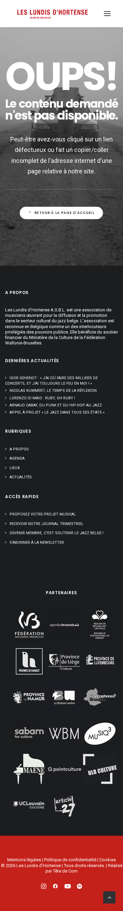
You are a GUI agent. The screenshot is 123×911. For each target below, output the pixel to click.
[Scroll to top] (109, 896)
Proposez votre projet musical (43, 514)
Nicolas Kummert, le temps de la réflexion (53, 390)
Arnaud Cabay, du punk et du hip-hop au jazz (56, 405)
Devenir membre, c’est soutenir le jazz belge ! (57, 533)
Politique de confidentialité (70, 859)
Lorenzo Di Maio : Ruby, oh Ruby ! (42, 398)
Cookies (107, 859)
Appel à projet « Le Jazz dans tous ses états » (57, 412)
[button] (107, 13)
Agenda (17, 458)
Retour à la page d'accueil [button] (64, 213)
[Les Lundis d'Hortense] (52, 13)
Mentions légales (24, 859)
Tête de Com (65, 871)
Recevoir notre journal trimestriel (46, 524)
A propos (19, 449)
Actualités (21, 477)
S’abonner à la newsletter (37, 542)
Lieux (15, 468)
